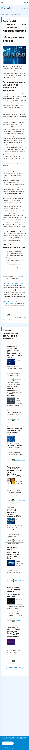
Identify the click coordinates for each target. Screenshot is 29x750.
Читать (23, 379)
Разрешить (8, 743)
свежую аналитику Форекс (15, 283)
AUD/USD (10, 319)
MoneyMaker (13, 315)
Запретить (7, 747)
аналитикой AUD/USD (21, 276)
